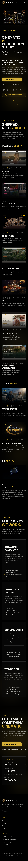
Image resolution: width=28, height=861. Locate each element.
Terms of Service (6, 842)
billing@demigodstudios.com (9, 839)
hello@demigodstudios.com (15, 749)
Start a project (10, 79)
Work (3, 820)
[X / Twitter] (6, 811)
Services (4, 823)
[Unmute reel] (24, 21)
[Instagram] (3, 811)
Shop (3, 828)
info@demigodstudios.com (9, 836)
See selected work (9, 84)
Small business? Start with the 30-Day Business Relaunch (13, 94)
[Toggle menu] (24, 2)
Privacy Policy (5, 844)
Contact (4, 825)
